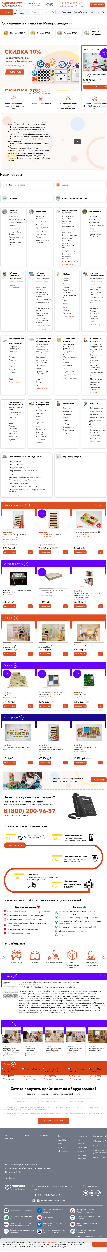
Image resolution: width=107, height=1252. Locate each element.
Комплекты (67, 284)
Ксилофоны (40, 439)
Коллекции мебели (67, 280)
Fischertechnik (14, 376)
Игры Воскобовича (43, 299)
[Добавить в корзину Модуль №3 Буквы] (100, 706)
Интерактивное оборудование (95, 235)
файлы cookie (50, 1242)
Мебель (92, 219)
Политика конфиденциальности (21, 1164)
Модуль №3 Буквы (80, 695)
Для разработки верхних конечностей (23, 471)
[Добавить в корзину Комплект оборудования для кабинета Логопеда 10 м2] (65, 654)
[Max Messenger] (51, 4)
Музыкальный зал (95, 222)
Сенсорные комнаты (16, 229)
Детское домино (95, 411)
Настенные (67, 365)
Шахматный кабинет (96, 226)
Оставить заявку (15, 845)
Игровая (66, 287)
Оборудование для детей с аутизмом (23, 467)
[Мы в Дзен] (91, 1193)
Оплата (62, 1147)
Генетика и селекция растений (43, 217)
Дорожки (67, 362)
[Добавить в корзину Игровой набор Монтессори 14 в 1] (30, 762)
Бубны (38, 420)
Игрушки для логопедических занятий (42, 294)
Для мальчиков (68, 430)
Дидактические (69, 375)
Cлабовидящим (15, 461)
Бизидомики (67, 411)
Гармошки (40, 423)
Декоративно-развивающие (68, 353)
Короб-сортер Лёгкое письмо (14, 695)
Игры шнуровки (95, 438)
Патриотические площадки (96, 283)
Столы (65, 301)
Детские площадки (97, 297)
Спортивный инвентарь (13, 432)
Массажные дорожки (13, 422)
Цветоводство (41, 231)
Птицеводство (41, 221)
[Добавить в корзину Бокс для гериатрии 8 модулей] (65, 552)
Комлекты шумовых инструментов (41, 434)
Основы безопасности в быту (68, 245)
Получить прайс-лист (53, 1121)
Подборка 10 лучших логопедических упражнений (75, 1051)
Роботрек (12, 363)
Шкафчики (67, 310)
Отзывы (27, 1136)
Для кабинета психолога (68, 291)
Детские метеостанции (95, 312)
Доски (38, 368)
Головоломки (94, 435)
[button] (30, 92)
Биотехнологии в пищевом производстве (42, 242)
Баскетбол (13, 436)
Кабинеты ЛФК (14, 226)
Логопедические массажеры (42, 304)
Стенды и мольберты (93, 230)
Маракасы (39, 443)
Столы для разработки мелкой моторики (25, 477)
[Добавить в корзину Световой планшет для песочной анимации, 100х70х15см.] (65, 606)
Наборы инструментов (41, 409)
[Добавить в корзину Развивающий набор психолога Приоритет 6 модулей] (30, 552)
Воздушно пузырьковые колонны (95, 367)
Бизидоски (67, 421)
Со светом (67, 408)
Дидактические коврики (96, 356)
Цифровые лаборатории (14, 347)
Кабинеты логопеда (16, 222)
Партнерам (94, 12)
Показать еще (67, 264)
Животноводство (42, 225)
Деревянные (94, 424)
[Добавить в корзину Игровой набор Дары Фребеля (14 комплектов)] (100, 762)
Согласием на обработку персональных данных (32, 1109)
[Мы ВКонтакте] (85, 1193)
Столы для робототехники (15, 353)
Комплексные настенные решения (68, 346)
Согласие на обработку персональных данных (28, 1168)
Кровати (66, 304)
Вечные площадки (97, 279)
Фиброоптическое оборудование (97, 345)
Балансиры (13, 418)
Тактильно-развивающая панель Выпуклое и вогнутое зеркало (50, 693)
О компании (66, 12)
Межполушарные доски (70, 358)
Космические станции (95, 302)
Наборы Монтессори (14, 286)
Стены (38, 382)
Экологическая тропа (95, 293)
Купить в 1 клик (9, 552)
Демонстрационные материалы (97, 431)
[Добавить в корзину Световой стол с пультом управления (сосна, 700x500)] (30, 606)
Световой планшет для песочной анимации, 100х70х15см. (51, 592)
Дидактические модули (96, 351)
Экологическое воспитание (68, 231)
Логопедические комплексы (42, 314)
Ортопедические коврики (96, 361)
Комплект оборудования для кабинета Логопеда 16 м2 (17, 646)
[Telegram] (48, 4)
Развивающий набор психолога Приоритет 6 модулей (14, 536)
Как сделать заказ (62, 1140)
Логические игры (96, 408)
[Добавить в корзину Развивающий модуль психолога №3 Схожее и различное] (100, 552)
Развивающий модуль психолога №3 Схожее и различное (87, 533)
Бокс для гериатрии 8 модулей (50, 535)
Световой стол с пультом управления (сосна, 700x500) (17, 591)
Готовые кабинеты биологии (16, 243)
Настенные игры (95, 414)
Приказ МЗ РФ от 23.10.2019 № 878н (23, 486)
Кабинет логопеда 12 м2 (83, 645)
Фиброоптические (70, 378)
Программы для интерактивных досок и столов (42, 374)
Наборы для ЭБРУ (96, 417)
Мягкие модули (96, 379)
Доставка (63, 1151)
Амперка (12, 357)
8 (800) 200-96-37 (71, 2)
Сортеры (93, 427)
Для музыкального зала (70, 296)
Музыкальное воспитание (67, 239)
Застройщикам (80, 12)
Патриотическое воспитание (68, 217)
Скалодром (40, 357)
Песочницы (40, 365)
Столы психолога (15, 279)
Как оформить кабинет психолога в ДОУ (97, 1050)
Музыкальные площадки (95, 307)
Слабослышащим (16, 464)
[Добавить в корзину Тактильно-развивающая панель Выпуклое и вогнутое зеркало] (65, 706)
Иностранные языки (69, 235)
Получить (98, 779)
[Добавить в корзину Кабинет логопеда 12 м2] (100, 654)
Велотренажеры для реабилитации (22, 480)
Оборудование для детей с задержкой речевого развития (28, 490)
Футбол (12, 440)
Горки (92, 321)
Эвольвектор (14, 369)
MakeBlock (13, 373)
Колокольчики (41, 429)
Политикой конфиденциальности (14, 1115)
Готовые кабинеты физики (16, 233)
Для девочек (67, 427)
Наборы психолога (16, 282)
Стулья (65, 307)
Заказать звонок (97, 5)
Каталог (8, 12)
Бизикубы (66, 417)
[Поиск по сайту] (53, 12)
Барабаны (39, 413)
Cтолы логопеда (42, 279)
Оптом (65, 433)
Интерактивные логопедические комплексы (42, 352)
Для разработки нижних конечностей (23, 474)
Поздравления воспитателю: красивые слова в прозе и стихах (31, 1052)
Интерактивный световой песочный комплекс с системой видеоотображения (87, 595)
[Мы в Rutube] (98, 1193)
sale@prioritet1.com (72, 6)
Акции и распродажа (19, 12)
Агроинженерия (42, 228)
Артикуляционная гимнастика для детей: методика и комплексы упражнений (11, 1052)
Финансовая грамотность (67, 222)
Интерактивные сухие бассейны (42, 361)
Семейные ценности (70, 261)
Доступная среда (68, 251)
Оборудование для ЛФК (18, 483)
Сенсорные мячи (96, 376)
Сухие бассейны (96, 373)
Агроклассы (13, 216)
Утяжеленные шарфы (95, 388)
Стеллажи (93, 216)
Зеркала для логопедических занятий (42, 320)
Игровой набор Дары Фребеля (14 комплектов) (86, 748)
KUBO (11, 379)
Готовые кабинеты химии (16, 238)
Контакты (44, 1136)
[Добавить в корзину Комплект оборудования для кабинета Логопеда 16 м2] (30, 654)
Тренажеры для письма (42, 283)
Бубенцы (39, 416)
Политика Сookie (13, 1172)
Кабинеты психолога (17, 219)
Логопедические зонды (42, 309)
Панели (39, 385)
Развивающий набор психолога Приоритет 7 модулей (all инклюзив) (52, 748)
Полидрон (13, 360)
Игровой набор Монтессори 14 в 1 (16, 747)
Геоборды (67, 424)
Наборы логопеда (43, 326)
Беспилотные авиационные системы (67, 256)
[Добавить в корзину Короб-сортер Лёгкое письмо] (30, 706)
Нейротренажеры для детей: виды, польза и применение (54, 1051)
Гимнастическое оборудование (15, 413)
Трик (10, 366)
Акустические (68, 372)
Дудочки (39, 426)
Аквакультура (41, 234)
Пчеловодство (41, 237)
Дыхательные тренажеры (41, 288)
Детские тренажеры (13, 427)
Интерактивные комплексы (42, 345)
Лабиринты (67, 368)
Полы (38, 379)
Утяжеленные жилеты (95, 383)
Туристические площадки (95, 288)
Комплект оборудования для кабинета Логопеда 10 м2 (53, 646)
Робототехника (68, 227)
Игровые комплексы (94, 317)
